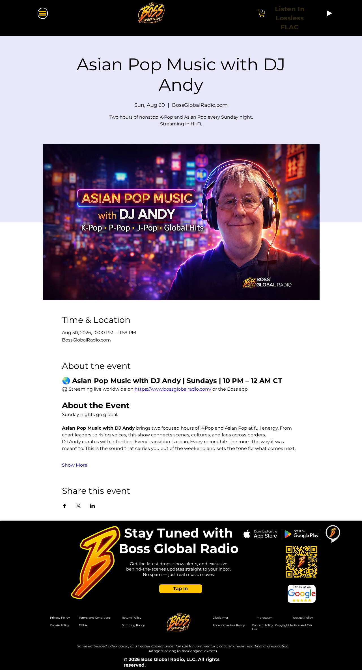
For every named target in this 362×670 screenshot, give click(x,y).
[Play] (329, 13)
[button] (180, 588)
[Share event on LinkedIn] (92, 506)
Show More (74, 465)
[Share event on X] (78, 506)
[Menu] (43, 13)
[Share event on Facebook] (64, 506)
